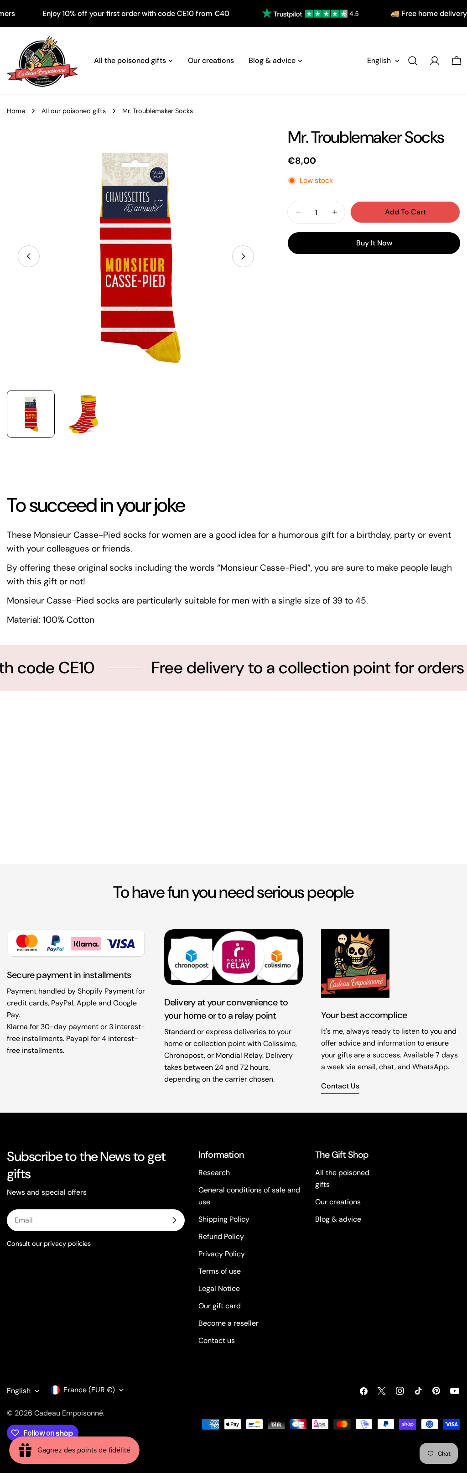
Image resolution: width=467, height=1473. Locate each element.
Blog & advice (338, 1219)
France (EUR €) (89, 1390)
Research (214, 1172)
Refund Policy (221, 1236)
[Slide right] (243, 256)
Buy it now (374, 243)
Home (16, 111)
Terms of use (219, 1271)
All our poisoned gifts (74, 111)
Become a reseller (228, 1323)
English (379, 60)
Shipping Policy (223, 1219)
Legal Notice (219, 1288)
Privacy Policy (221, 1254)
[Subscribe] (174, 1220)
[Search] (413, 61)
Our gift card (219, 1306)
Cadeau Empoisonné (68, 1413)
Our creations (338, 1202)
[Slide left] (29, 256)
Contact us (340, 1086)
